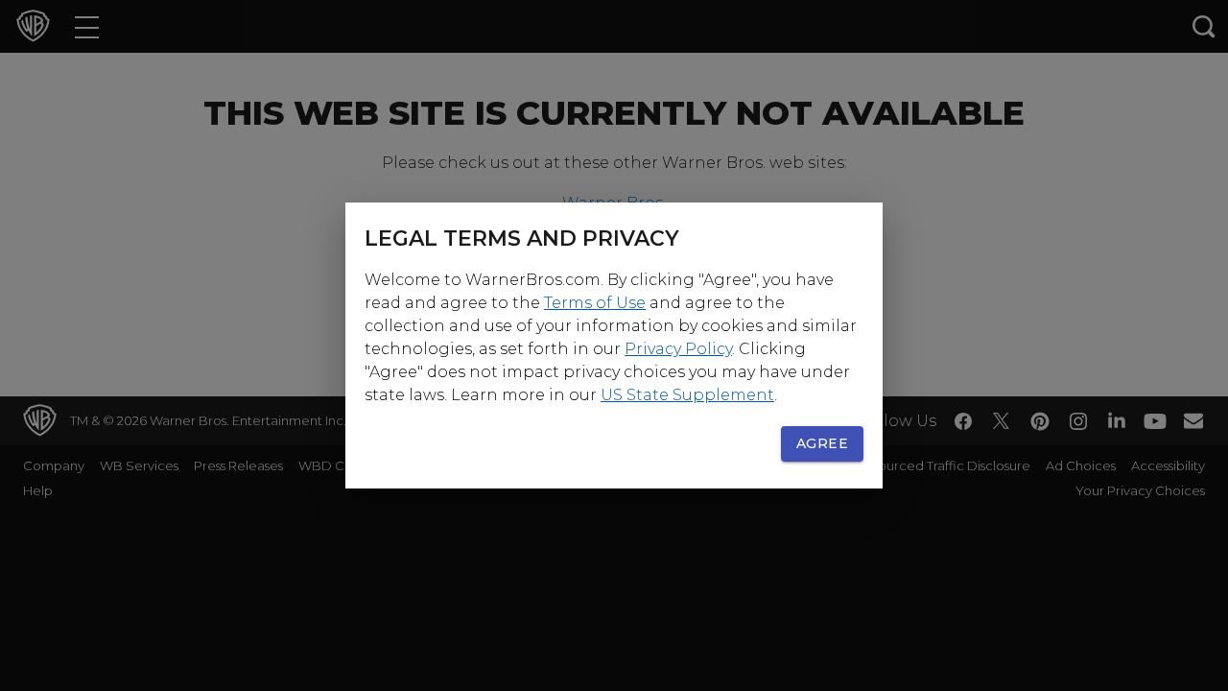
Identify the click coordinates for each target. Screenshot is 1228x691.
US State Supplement (687, 395)
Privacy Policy (678, 349)
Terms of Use (595, 303)
